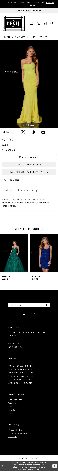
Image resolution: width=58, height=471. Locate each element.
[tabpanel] (29, 84)
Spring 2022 (38, 37)
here (37, 469)
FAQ (10, 413)
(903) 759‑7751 (15, 347)
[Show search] (52, 23)
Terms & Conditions (17, 433)
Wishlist (12, 403)
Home (7, 37)
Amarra (20, 37)
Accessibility (14, 437)
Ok (55, 466)
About (11, 406)
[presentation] (14, 253)
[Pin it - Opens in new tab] (33, 132)
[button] (31, 23)
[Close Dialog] (3, 466)
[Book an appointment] (45, 23)
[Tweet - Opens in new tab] (23, 132)
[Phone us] (38, 23)
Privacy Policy (15, 430)
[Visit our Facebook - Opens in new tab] (24, 315)
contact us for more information (25, 204)
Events (11, 410)
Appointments (15, 399)
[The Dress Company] (14, 23)
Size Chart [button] (8, 150)
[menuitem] (31, 23)
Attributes (12, 179)
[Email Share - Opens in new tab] (43, 132)
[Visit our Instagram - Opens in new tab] (33, 315)
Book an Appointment (29, 164)
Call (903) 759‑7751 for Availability (29, 172)
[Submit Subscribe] (47, 305)
